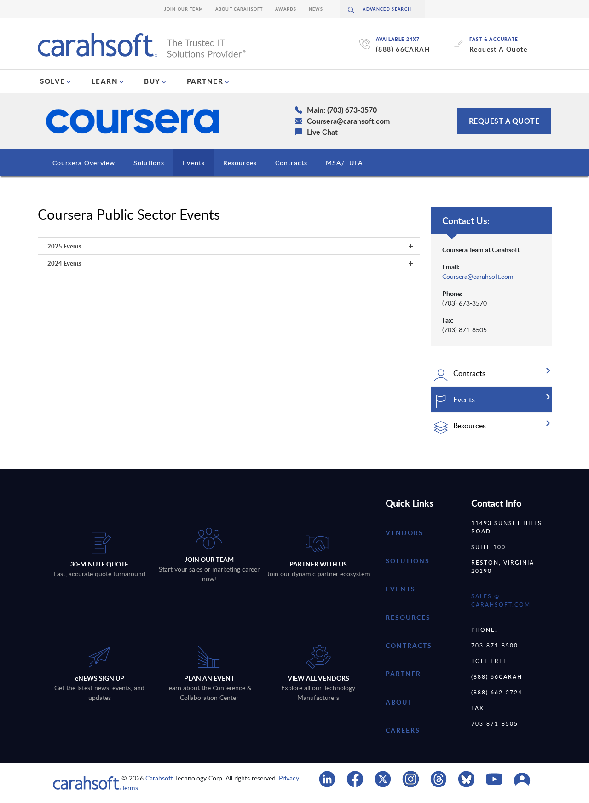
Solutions (148, 162)
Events (194, 162)
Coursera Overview (83, 162)
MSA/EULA (344, 162)
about (399, 702)
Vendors (404, 532)
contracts (409, 645)
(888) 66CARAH (403, 49)
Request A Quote (498, 49)
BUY (152, 81)
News (316, 9)
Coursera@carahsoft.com (478, 276)
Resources (240, 162)
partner (403, 673)
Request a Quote (504, 121)
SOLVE (52, 81)
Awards (286, 9)
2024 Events (64, 263)
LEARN (105, 81)
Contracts (291, 162)
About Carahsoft (239, 9)
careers (403, 730)
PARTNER (205, 81)
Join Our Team (183, 9)
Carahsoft (159, 778)
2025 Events (64, 246)
